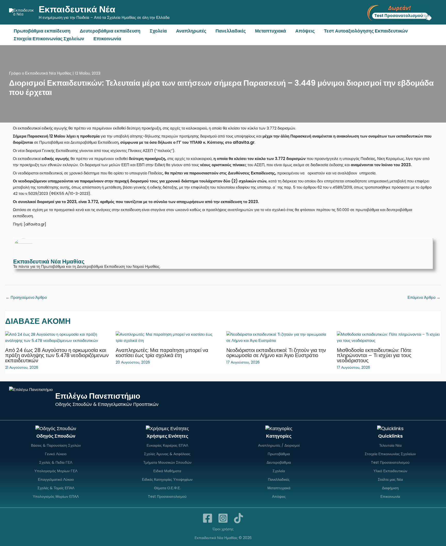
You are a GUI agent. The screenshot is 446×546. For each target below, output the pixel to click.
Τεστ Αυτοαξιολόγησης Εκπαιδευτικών (366, 31)
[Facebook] (207, 518)
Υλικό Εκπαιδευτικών (390, 470)
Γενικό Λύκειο (56, 453)
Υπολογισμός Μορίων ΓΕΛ (55, 470)
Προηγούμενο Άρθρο (26, 297)
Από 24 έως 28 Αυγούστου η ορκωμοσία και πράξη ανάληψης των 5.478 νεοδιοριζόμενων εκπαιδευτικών (57, 355)
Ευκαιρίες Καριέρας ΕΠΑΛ (167, 445)
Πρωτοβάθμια (279, 453)
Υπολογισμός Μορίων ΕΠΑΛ (56, 496)
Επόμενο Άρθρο (424, 297)
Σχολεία (158, 31)
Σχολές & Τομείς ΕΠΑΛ (55, 488)
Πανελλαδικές (231, 31)
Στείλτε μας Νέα (390, 479)
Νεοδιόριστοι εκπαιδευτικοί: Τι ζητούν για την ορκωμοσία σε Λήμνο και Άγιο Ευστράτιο (276, 353)
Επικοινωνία (107, 38)
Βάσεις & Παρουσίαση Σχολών (56, 445)
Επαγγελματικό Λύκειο (56, 479)
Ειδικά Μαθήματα (167, 470)
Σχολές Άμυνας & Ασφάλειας (167, 453)
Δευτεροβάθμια (279, 462)
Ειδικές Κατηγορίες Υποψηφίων (167, 479)
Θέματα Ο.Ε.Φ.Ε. (167, 488)
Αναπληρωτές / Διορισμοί (279, 445)
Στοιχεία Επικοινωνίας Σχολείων (49, 38)
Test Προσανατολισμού (167, 496)
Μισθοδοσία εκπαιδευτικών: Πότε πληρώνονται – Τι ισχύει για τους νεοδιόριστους (374, 355)
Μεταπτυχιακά (270, 31)
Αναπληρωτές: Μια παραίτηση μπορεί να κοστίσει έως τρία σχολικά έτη (162, 353)
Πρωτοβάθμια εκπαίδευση (42, 31)
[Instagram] (223, 518)
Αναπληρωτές (191, 31)
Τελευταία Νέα (390, 445)
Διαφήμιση (390, 488)
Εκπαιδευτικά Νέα (77, 9)
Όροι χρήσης (223, 529)
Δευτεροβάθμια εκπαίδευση (110, 31)
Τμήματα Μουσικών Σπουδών (167, 462)
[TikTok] (238, 518)
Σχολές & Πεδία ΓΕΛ (55, 462)
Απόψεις (305, 31)
